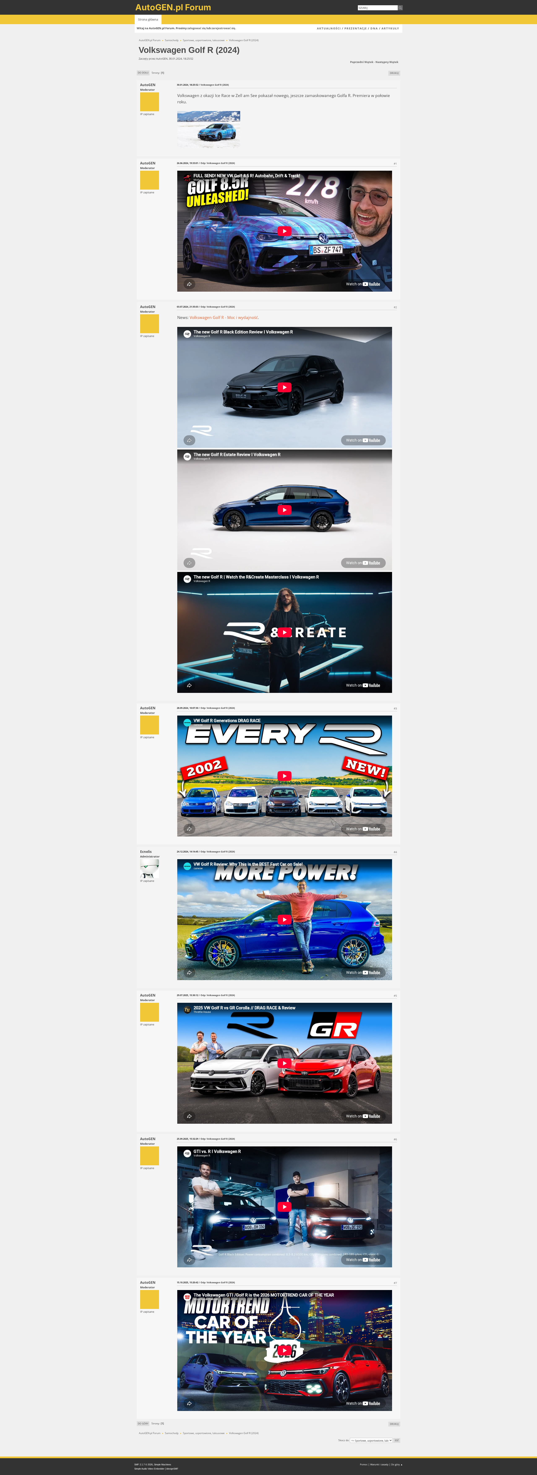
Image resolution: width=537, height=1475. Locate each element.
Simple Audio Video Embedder (149, 1468)
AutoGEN (147, 85)
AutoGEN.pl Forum (173, 7)
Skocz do (343, 1440)
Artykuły (390, 28)
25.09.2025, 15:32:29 (187, 1138)
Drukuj (394, 73)
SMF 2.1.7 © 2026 (143, 1464)
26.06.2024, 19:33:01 (187, 163)
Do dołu (143, 72)
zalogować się (196, 28)
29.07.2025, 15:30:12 (187, 995)
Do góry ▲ (397, 1464)
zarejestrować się (223, 28)
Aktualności (329, 28)
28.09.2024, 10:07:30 (187, 707)
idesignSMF (172, 1468)
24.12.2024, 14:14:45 (187, 851)
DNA (374, 28)
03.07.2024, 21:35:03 (187, 306)
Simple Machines (162, 1464)
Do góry (143, 1423)
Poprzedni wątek (361, 62)
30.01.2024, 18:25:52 (187, 84)
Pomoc (364, 1464)
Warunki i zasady (379, 1464)
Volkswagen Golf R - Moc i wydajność (224, 317)
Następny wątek (386, 62)
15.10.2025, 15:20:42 (187, 1282)
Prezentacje (355, 28)
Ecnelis (146, 851)
